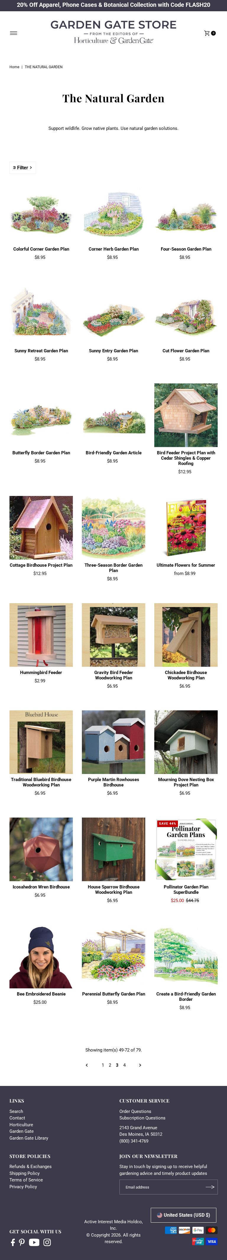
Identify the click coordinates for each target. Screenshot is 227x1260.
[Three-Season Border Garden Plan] (113, 528)
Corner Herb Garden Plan (114, 249)
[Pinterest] (22, 1243)
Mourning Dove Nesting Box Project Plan (186, 782)
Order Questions (135, 1111)
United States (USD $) (187, 1215)
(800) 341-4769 (133, 1141)
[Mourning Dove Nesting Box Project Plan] (186, 742)
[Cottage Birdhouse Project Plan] (41, 528)
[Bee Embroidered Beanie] (41, 956)
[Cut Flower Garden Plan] (186, 313)
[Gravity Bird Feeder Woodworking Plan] (113, 635)
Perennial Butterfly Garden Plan (113, 994)
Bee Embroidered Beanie (41, 994)
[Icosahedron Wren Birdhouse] (41, 849)
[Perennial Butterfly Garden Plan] (113, 956)
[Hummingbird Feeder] (41, 635)
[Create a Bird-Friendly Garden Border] (186, 956)
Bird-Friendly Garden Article (114, 452)
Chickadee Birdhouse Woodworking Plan (186, 675)
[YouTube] (34, 1243)
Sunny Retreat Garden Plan (41, 350)
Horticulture (21, 1124)
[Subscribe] (210, 1187)
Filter (22, 168)
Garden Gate (21, 1131)
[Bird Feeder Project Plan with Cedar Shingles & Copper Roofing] (186, 415)
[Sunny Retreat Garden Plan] (41, 313)
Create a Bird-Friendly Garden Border (186, 996)
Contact (17, 1118)
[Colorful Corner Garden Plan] (41, 211)
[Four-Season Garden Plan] (186, 211)
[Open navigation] (13, 33)
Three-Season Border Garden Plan (113, 568)
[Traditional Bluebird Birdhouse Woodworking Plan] (41, 742)
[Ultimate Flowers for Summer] (186, 528)
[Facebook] (13, 1243)
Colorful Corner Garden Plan (41, 249)
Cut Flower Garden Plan (186, 350)
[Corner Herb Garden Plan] (113, 211)
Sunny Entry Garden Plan (113, 350)
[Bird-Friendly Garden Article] (113, 415)
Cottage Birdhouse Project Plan (41, 565)
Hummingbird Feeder (41, 672)
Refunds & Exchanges (30, 1166)
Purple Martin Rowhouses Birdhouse (113, 782)
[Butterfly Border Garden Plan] (41, 415)
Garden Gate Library (28, 1138)
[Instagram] (47, 1243)
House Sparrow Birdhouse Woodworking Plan (114, 889)
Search (16, 1111)
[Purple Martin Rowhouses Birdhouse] (113, 742)
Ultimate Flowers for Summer (186, 565)
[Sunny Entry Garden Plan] (113, 313)
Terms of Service (26, 1180)
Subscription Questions (142, 1118)
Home (14, 67)
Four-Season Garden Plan (186, 249)
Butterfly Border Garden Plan (41, 452)
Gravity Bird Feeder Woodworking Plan (113, 675)
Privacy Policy (23, 1186)
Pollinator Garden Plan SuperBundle (186, 889)
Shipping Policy (24, 1173)
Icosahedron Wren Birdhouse (41, 887)
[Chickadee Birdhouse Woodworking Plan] (186, 635)
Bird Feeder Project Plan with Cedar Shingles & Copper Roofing (186, 458)
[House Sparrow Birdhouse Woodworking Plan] (113, 849)
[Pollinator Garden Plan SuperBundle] (186, 849)
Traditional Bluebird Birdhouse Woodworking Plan (41, 782)
